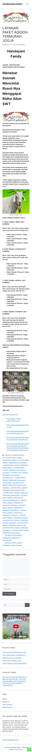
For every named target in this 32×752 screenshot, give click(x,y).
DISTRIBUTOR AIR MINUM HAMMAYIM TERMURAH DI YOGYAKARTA (12, 537)
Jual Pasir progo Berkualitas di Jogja (14, 652)
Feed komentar (7, 704)
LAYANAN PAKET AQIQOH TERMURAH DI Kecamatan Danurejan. (14, 470)
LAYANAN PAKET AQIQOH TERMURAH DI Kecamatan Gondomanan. (14, 480)
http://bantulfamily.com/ (10, 414)
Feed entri (5, 701)
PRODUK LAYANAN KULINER (14, 455)
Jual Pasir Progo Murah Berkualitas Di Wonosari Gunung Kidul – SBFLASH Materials (14, 679)
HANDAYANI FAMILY (12, 4)
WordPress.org (7, 707)
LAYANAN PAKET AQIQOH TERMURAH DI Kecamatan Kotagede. (14, 485)
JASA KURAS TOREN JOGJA (11, 660)
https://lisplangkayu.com (10, 740)
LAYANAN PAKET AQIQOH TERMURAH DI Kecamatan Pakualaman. (13, 507)
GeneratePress (18, 749)
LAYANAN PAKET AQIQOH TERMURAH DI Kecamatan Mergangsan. (14, 497)
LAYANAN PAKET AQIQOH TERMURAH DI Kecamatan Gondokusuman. (15, 475)
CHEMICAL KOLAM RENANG (11, 658)
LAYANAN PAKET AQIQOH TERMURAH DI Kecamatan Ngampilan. (14, 502)
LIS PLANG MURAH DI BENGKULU (13, 655)
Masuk (4, 699)
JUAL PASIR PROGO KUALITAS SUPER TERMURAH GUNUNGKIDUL (14, 683)
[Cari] (27, 605)
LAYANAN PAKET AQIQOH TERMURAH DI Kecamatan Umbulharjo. (14, 512)
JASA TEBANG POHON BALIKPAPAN (14, 663)
